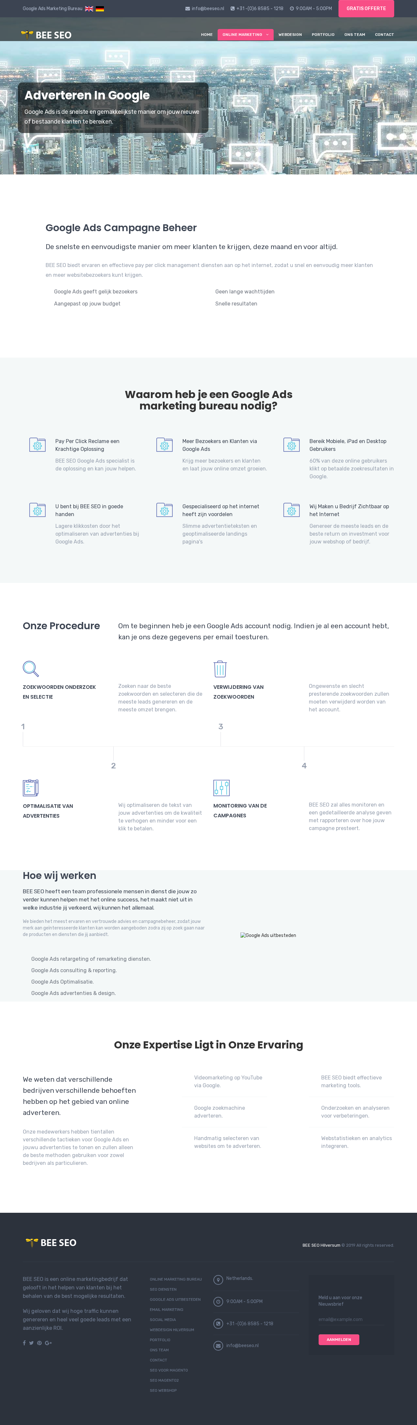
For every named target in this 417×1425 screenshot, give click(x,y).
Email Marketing (166, 1309)
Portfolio (323, 34)
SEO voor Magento (169, 1370)
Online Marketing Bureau (176, 1279)
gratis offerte (366, 8)
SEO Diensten (163, 1289)
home (207, 34)
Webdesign (290, 34)
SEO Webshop (163, 1390)
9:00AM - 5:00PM (314, 8)
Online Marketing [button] (242, 34)
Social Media (163, 1319)
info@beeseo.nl (208, 8)
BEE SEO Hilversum (321, 1245)
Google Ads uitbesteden (175, 1299)
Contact (384, 34)
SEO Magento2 (164, 1380)
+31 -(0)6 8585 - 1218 (260, 8)
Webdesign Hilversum (172, 1330)
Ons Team (354, 34)
